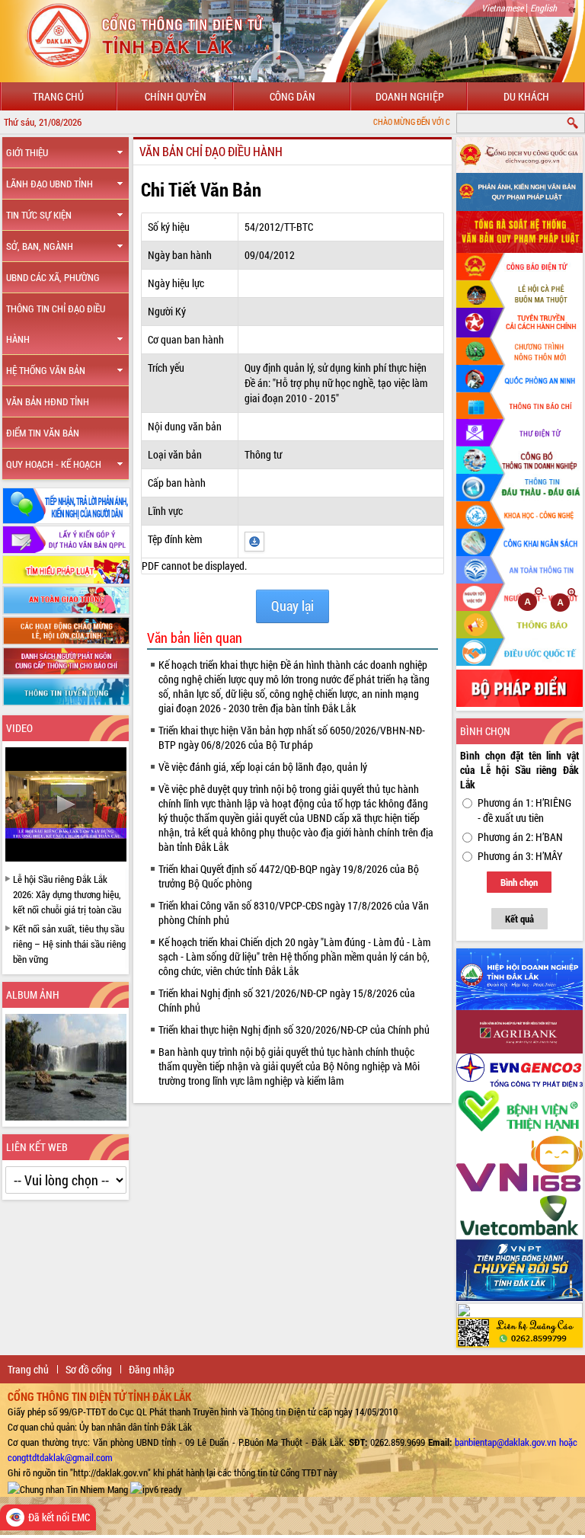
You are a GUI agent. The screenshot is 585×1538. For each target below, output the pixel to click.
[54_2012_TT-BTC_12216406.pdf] (254, 539)
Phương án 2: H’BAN (520, 837)
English (543, 8)
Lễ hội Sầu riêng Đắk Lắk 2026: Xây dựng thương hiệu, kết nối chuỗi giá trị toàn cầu (67, 894)
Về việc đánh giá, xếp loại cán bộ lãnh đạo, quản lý (262, 766)
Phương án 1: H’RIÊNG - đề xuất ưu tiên (524, 810)
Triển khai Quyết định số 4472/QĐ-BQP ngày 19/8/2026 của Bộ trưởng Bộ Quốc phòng (288, 876)
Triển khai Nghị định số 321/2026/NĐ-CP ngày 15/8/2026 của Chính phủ (286, 1000)
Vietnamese (502, 8)
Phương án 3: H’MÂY (520, 856)
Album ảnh (32, 994)
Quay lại (292, 606)
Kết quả (519, 919)
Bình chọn (519, 882)
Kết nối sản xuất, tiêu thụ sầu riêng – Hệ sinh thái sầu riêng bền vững (69, 944)
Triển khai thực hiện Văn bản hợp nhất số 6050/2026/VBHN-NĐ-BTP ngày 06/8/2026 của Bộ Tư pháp (291, 737)
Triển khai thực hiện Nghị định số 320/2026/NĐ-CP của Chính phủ (294, 1029)
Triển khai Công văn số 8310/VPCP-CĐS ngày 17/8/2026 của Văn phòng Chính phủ (293, 912)
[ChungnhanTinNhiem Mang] (68, 1488)
